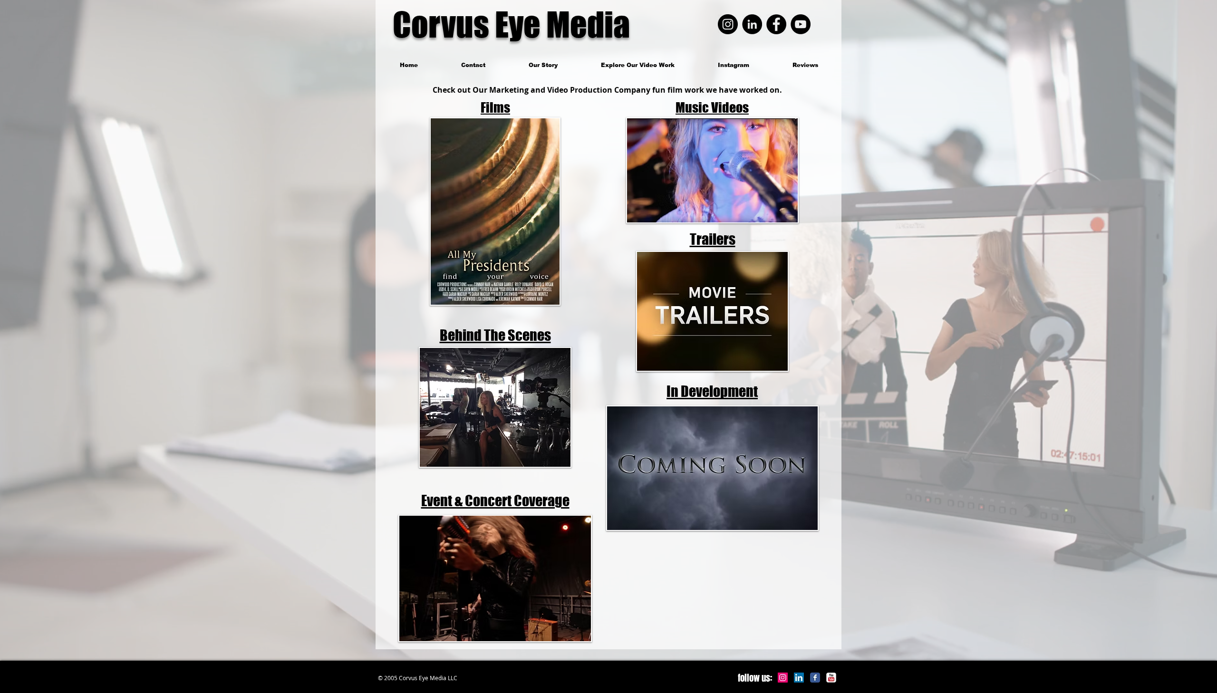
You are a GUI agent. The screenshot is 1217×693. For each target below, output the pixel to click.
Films (495, 107)
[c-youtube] (831, 678)
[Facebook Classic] (815, 678)
